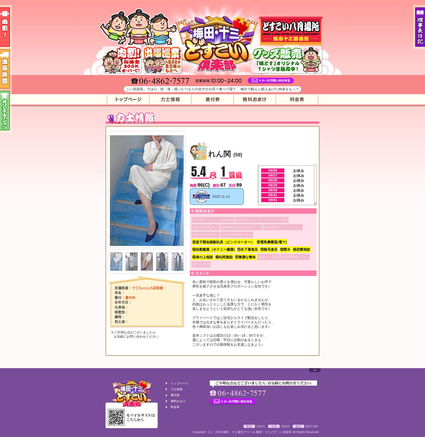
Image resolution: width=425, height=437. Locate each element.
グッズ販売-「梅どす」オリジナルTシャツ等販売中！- (286, 60)
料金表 (297, 99)
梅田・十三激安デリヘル (239, 432)
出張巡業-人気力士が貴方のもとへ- (162, 60)
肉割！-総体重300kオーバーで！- (122, 60)
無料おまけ (255, 99)
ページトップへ (314, 370)
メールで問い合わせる (271, 80)
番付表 (212, 99)
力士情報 (170, 99)
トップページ (128, 99)
